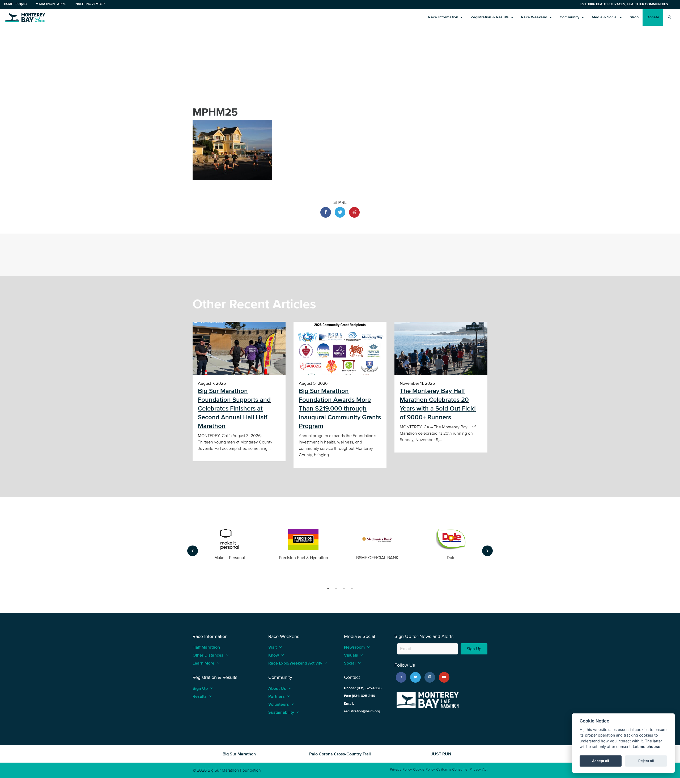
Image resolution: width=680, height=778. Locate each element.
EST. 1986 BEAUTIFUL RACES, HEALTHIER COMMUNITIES (624, 4)
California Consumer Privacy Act (461, 769)
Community (570, 17)
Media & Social (605, 17)
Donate (653, 17)
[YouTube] (444, 677)
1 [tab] (328, 588)
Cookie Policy (424, 769)
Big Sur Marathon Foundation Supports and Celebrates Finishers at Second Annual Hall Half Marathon (234, 408)
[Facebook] (401, 677)
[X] (415, 677)
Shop (634, 17)
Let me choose (646, 747)
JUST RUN (441, 753)
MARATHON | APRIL (51, 4)
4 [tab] (352, 588)
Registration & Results (490, 17)
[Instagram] (429, 677)
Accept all (600, 761)
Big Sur (25, 17)
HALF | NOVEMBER (90, 4)
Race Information (443, 17)
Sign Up (474, 648)
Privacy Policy (401, 769)
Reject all (646, 761)
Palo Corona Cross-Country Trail (340, 753)
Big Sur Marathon (239, 753)
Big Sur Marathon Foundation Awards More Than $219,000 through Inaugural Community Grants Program (340, 408)
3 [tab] (344, 588)
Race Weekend (535, 17)
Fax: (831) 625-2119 (359, 696)
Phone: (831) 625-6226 (362, 688)
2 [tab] (336, 588)
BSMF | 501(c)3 (15, 4)
